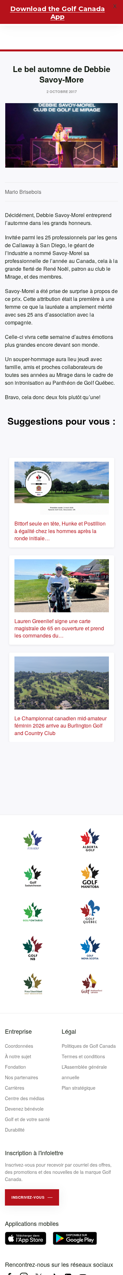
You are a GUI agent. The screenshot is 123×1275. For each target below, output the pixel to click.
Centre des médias (24, 1098)
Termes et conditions (83, 1056)
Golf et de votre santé (27, 1119)
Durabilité (15, 1129)
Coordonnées (19, 1046)
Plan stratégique (78, 1087)
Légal (69, 1031)
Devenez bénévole (24, 1108)
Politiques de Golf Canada (89, 1046)
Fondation (15, 1066)
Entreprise (18, 1031)
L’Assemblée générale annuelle (84, 1072)
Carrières (14, 1087)
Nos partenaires (21, 1077)
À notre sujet (18, 1056)
